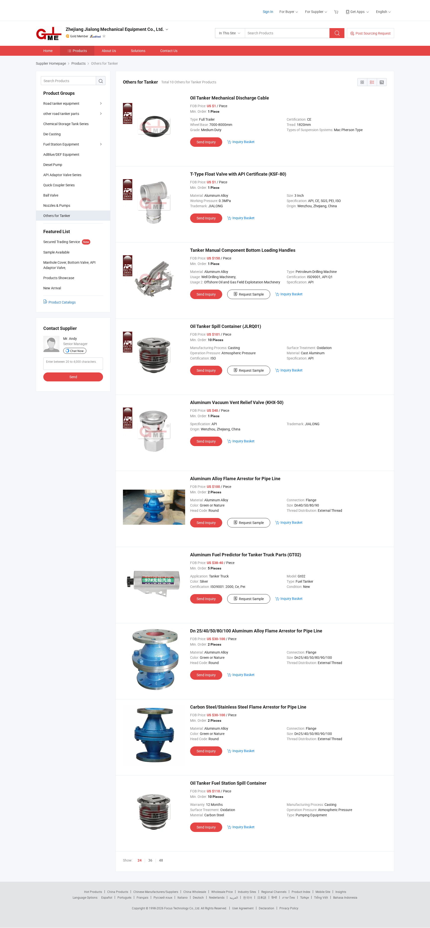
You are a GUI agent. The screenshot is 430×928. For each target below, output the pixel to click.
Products (80, 50)
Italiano (182, 897)
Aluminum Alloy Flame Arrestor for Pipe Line (235, 478)
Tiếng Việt (321, 897)
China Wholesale (194, 892)
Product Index (301, 892)
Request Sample (251, 294)
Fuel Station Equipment (61, 144)
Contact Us (168, 50)
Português (124, 897)
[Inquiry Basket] (336, 11)
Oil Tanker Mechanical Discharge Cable (229, 98)
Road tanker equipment (61, 103)
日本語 (261, 897)
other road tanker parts (61, 113)
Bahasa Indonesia (345, 897)
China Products (117, 892)
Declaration (266, 908)
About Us (109, 50)
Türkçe (304, 897)
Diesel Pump (52, 164)
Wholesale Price (222, 892)
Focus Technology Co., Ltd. (182, 908)
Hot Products (93, 892)
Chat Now (77, 351)
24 (140, 860)
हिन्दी (274, 897)
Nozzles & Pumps (56, 205)
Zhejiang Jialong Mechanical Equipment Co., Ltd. (115, 29)
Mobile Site (323, 892)
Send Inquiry (206, 142)
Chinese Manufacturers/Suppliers (155, 892)
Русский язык (163, 897)
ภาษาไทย (288, 897)
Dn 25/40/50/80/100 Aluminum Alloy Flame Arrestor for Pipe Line (256, 630)
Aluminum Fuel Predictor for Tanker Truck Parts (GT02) (245, 554)
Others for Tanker (56, 215)
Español (106, 897)
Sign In (268, 11)
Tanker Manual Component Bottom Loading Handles (242, 250)
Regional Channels (273, 892)
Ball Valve (50, 195)
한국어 (247, 897)
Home (48, 50)
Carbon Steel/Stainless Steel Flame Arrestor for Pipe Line (248, 707)
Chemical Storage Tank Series (66, 123)
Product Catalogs (62, 302)
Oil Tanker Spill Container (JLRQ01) (225, 326)
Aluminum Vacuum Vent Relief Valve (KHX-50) (236, 402)
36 (150, 860)
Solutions (138, 50)
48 (161, 860)
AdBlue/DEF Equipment (61, 154)
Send (73, 376)
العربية (234, 897)
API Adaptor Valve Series (62, 174)
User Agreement (243, 908)
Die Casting (52, 134)
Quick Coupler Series (59, 185)
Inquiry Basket (243, 141)
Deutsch (198, 897)
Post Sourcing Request (373, 33)
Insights (340, 892)
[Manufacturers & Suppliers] (68, 10)
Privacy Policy (288, 908)
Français (142, 897)
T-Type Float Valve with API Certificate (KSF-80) (238, 174)
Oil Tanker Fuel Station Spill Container (228, 783)
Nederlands (216, 897)
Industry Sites (247, 892)
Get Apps (357, 11)
